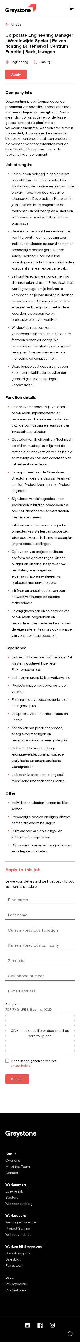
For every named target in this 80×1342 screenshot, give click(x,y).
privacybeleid (20, 1065)
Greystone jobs (17, 1253)
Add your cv (14, 1004)
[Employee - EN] (20, 8)
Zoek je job (14, 1191)
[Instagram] (52, 1325)
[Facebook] (40, 1325)
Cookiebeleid (16, 1290)
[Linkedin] (27, 1325)
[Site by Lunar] (70, 1334)
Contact (11, 1173)
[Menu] (72, 8)
